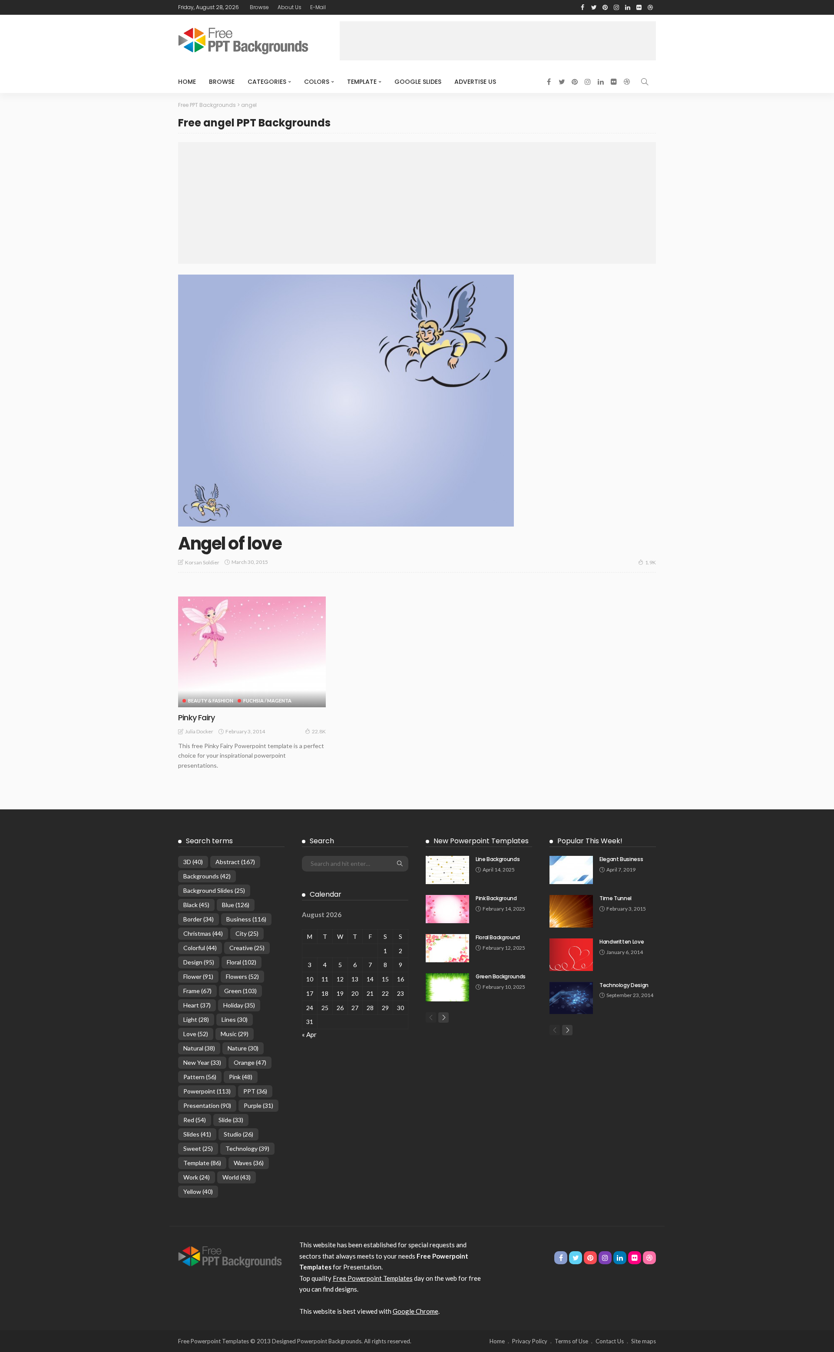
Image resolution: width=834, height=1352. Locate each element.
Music (234, 1033)
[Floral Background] (447, 948)
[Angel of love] (346, 401)
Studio (238, 1134)
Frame (197, 990)
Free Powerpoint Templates (373, 1278)
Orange (250, 1062)
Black (196, 904)
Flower (198, 976)
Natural (199, 1048)
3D (193, 861)
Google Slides (417, 81)
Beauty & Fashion (210, 700)
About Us (289, 7)
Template (362, 81)
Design (198, 962)
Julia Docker (199, 731)
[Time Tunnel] (571, 911)
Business (246, 919)
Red (194, 1119)
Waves (249, 1162)
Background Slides (214, 890)
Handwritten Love (621, 941)
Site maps (643, 1341)
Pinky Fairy (196, 717)
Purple (258, 1105)
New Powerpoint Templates (481, 841)
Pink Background (496, 898)
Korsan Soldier (202, 562)
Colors (316, 81)
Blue (235, 904)
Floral (241, 962)
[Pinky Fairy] (252, 651)
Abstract (235, 861)
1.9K (650, 562)
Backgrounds (207, 876)
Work (196, 1177)
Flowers (242, 976)
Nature (243, 1048)
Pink (240, 1076)
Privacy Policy (529, 1341)
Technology (247, 1148)
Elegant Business (621, 859)
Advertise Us (475, 81)
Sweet (198, 1148)
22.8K (319, 731)
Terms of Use (571, 1341)
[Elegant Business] (571, 870)
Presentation (207, 1105)
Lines (235, 1019)
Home (187, 81)
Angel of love (229, 543)
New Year (202, 1062)
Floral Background (498, 937)
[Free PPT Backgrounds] (230, 1256)
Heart (197, 1005)
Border (198, 919)
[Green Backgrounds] (447, 987)
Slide (230, 1119)
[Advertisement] (498, 40)
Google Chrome (415, 1311)
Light (196, 1019)
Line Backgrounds (498, 859)
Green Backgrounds (501, 976)
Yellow (198, 1191)
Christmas (203, 933)
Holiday (239, 1005)
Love (195, 1033)
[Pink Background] (447, 909)
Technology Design (624, 985)
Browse (259, 7)
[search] (644, 81)
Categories (267, 81)
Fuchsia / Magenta (267, 700)
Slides (197, 1134)
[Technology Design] (571, 998)
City (246, 933)
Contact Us (610, 1341)
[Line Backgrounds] (447, 870)
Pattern (199, 1076)
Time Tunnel (615, 898)
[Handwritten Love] (571, 954)
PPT (255, 1091)
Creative (247, 947)
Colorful (200, 947)
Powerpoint (207, 1091)
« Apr (309, 1034)
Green (240, 990)
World (236, 1177)
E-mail (318, 7)
